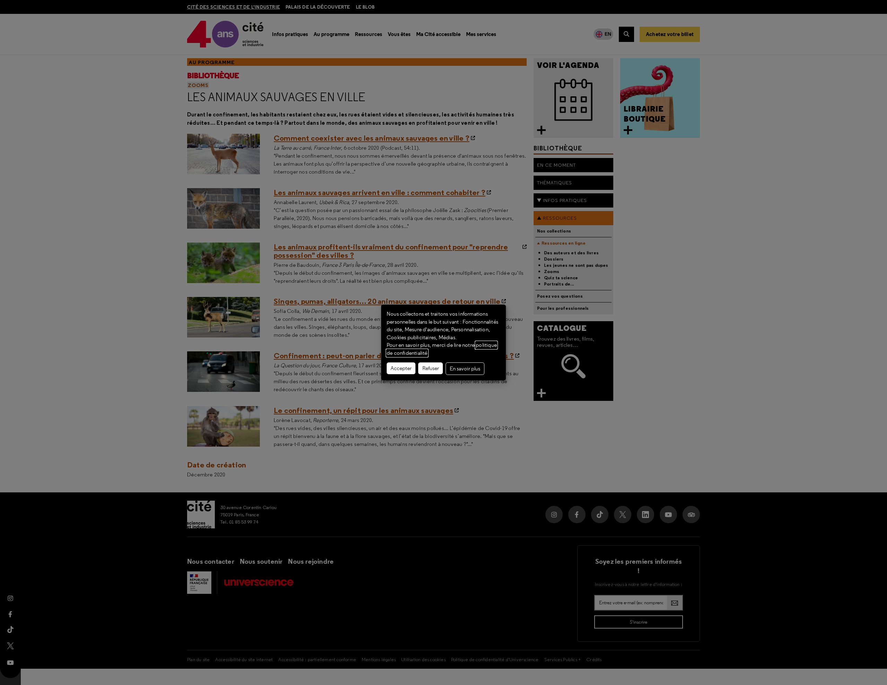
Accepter (401, 368)
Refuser (430, 368)
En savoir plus (465, 368)
